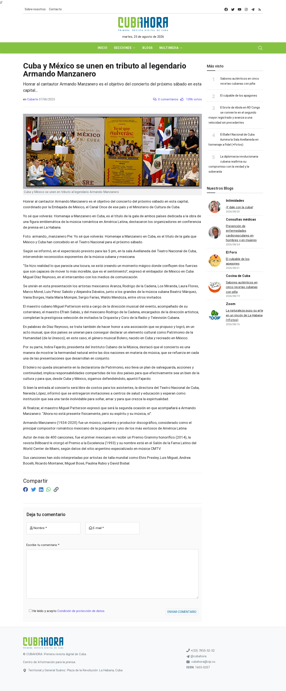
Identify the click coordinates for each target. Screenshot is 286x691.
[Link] (56, 490)
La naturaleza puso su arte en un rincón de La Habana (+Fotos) (244, 315)
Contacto (55, 9)
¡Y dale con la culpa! (239, 207)
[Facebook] (26, 490)
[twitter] (232, 9)
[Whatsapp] (49, 490)
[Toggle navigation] (260, 48)
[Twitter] (34, 490)
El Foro (231, 252)
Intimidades (235, 201)
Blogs (147, 47)
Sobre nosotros (35, 9)
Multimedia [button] (169, 47)
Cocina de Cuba (238, 276)
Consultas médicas (241, 219)
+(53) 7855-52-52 (202, 650)
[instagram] (246, 9)
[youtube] (239, 9)
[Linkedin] (42, 490)
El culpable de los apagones (238, 95)
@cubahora (198, 656)
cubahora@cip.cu (203, 662)
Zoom (230, 304)
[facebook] (226, 9)
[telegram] (253, 9)
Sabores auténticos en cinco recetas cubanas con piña (242, 287)
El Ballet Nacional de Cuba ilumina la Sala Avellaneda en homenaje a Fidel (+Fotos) (234, 139)
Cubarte (32, 99)
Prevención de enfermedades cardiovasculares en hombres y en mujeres (241, 233)
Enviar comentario (181, 611)
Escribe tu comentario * (42, 545)
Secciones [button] (122, 47)
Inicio (102, 47)
